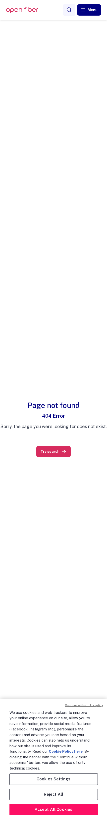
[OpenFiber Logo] (22, 10)
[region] (53, 759)
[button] (89, 10)
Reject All (53, 794)
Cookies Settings (54, 779)
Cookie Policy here (66, 751)
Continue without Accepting (84, 705)
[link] (53, 451)
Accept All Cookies (54, 809)
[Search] (69, 10)
